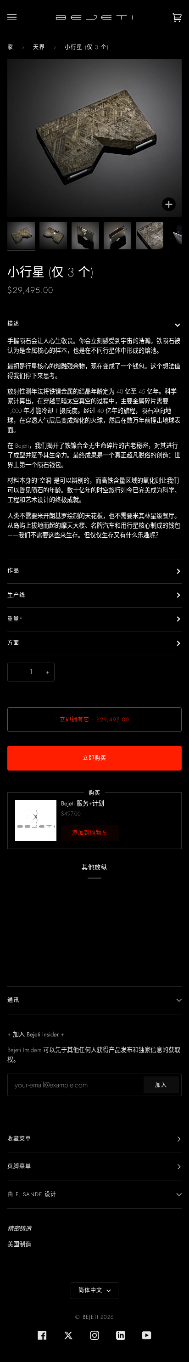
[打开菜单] (21, 17)
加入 (161, 1085)
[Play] (94, 108)
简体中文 (91, 1290)
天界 (39, 47)
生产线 (16, 595)
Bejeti (90, 1317)
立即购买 (94, 758)
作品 (13, 571)
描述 (13, 324)
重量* (15, 619)
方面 (13, 643)
